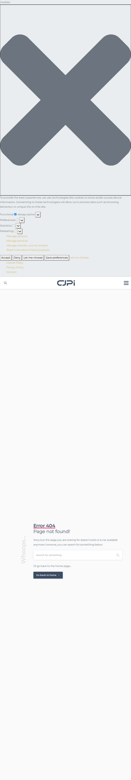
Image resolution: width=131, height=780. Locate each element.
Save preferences (57, 257)
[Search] (118, 555)
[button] (65, 100)
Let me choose (33, 257)
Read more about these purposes (28, 249)
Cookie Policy (14, 262)
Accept (5, 257)
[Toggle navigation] (126, 283)
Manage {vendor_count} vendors (27, 245)
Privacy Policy (15, 267)
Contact (11, 272)
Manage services (17, 240)
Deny (17, 257)
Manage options (16, 236)
